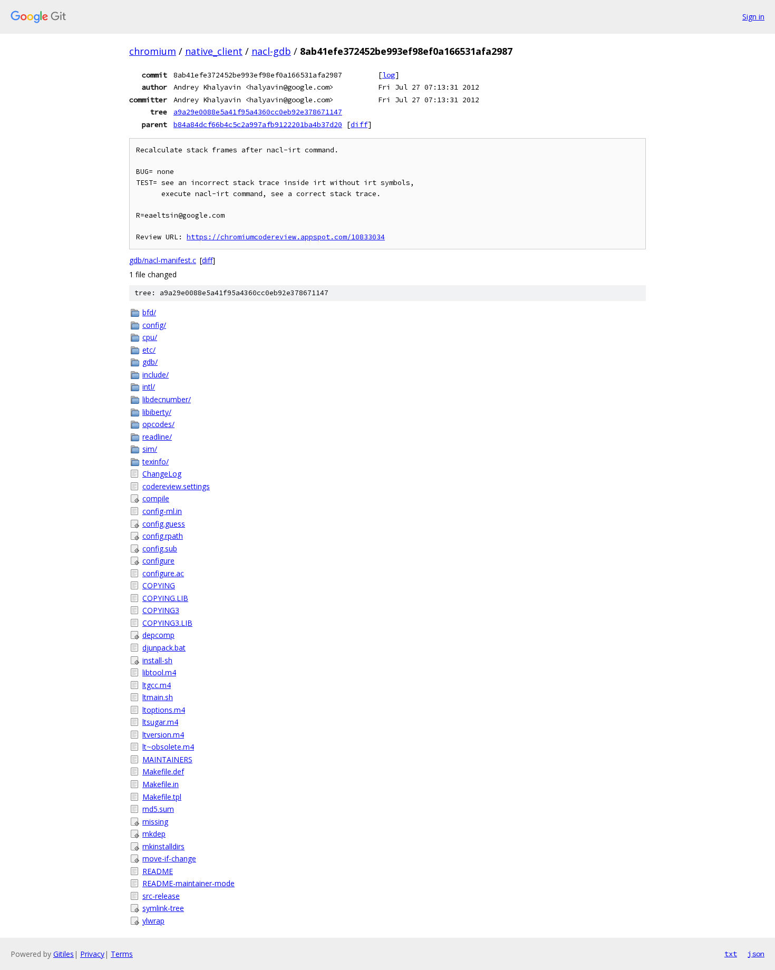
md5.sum (158, 809)
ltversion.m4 (163, 735)
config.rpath (162, 536)
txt (730, 953)
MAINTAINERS (167, 759)
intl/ (148, 387)
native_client (214, 51)
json (756, 953)
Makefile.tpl (161, 797)
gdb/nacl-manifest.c (162, 260)
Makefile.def (163, 772)
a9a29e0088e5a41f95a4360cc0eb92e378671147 (257, 112)
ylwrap (153, 921)
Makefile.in (160, 784)
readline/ (157, 437)
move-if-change (169, 858)
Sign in (753, 17)
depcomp (158, 635)
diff (359, 124)
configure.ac (163, 573)
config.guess (163, 524)
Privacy (92, 954)
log (388, 75)
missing (155, 822)
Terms (122, 954)
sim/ (149, 449)
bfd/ (149, 312)
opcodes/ (158, 424)
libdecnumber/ (166, 399)
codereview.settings (176, 486)
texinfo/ (155, 462)
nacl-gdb (271, 51)
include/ (155, 375)
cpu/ (149, 337)
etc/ (149, 350)
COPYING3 (160, 610)
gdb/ (150, 362)
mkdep (154, 834)
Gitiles (63, 954)
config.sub (159, 549)
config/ (154, 325)
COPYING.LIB (165, 598)
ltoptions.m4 (163, 710)
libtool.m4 (159, 672)
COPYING (158, 585)
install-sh (157, 660)
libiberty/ (156, 412)
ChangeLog (161, 474)
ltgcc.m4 (156, 685)
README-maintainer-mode (188, 883)
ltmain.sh (157, 697)
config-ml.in (162, 511)
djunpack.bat (164, 648)
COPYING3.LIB (167, 623)
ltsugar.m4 (160, 722)
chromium (152, 51)
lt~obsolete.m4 (168, 747)
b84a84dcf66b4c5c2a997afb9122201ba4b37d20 (257, 124)
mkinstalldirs (163, 846)
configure (158, 561)
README (157, 871)
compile (155, 498)
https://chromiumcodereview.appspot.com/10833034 (286, 236)
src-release (161, 896)
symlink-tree (163, 908)
